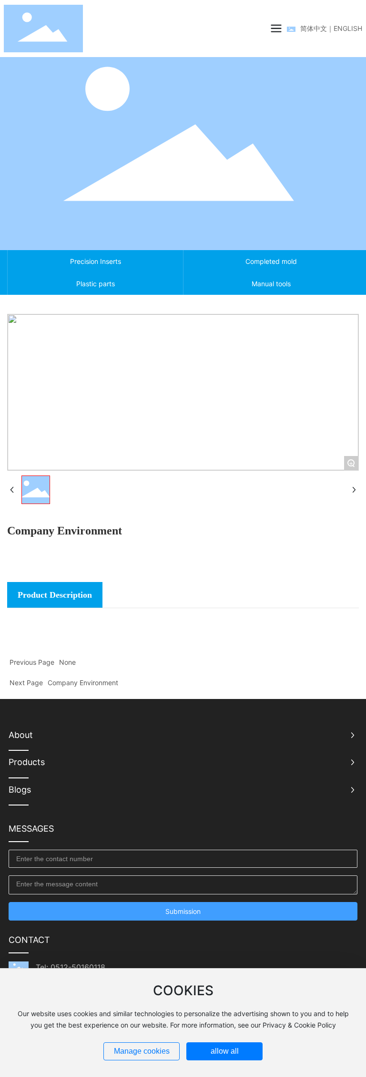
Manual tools (271, 284)
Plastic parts (95, 284)
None (67, 662)
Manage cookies (142, 1051)
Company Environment (83, 683)
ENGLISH (348, 28)
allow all (225, 1051)
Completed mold (271, 261)
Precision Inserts (95, 261)
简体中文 (313, 28)
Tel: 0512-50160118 (70, 967)
